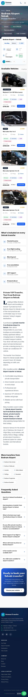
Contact (3, 663)
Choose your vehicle (13, 590)
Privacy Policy (4, 679)
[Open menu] (25, 3)
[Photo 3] (12, 164)
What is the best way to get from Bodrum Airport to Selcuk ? (12, 517)
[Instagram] (2, 634)
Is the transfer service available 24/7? (10, 551)
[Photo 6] (15, 164)
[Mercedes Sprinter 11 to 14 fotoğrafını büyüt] (14, 197)
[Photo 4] (13, 164)
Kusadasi (18, 474)
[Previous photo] (3, 79)
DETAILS (13, 106)
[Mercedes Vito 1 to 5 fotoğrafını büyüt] (14, 118)
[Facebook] (6, 634)
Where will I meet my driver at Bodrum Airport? (12, 543)
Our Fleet (3, 643)
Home (3, 10)
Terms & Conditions (6, 677)
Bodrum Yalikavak (9, 466)
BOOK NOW (21, 106)
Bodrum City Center (9, 462)
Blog (2, 661)
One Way (6, 43)
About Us (3, 658)
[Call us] (21, 3)
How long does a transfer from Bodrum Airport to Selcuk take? (12, 507)
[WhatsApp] (10, 634)
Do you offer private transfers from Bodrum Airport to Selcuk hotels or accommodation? (12, 527)
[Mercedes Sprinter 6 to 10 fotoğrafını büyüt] (14, 158)
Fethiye (6, 474)
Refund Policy (4, 682)
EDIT (22, 43)
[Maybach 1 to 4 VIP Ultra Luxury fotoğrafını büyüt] (14, 79)
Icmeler (6, 470)
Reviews (3, 666)
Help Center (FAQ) (6, 674)
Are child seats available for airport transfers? (11, 559)
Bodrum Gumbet (9, 482)
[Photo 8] (17, 164)
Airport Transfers (5, 645)
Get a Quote (4, 650)
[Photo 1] (10, 164)
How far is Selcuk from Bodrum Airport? (12, 498)
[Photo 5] (14, 164)
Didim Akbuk (19, 470)
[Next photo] (25, 79)
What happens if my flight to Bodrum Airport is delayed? (12, 535)
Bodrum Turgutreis (9, 478)
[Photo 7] (16, 164)
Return (14, 43)
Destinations (4, 648)
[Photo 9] (18, 164)
